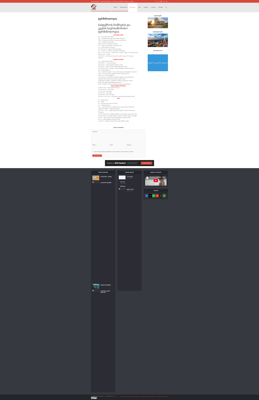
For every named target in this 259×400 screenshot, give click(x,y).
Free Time (122, 181)
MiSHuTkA (114, 396)
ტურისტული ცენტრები (135, 396)
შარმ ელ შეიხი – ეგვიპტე (106, 176)
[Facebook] (146, 195)
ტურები (115, 7)
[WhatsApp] (153, 195)
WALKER (105, 396)
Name (94, 145)
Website (129, 145)
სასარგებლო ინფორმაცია (118, 1)
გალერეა (153, 7)
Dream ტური (130, 176)
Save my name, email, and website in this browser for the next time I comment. (114, 151)
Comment (94, 131)
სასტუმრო (146, 7)
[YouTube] (157, 195)
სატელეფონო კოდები (124, 396)
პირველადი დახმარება (145, 396)
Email (111, 145)
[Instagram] (150, 195)
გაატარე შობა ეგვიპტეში (106, 182)
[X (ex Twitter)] (160, 195)
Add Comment (130, 178)
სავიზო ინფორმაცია (95, 1)
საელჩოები (153, 396)
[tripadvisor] (164, 195)
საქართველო (132, 7)
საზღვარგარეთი (123, 7)
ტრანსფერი (122, 186)
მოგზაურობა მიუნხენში (106, 285)
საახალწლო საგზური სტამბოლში (105, 291)
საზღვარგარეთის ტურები (106, 1)
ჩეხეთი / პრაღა (130, 189)
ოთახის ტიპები (160, 396)
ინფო (139, 7)
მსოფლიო (126, 1)
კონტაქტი (132, 1)
